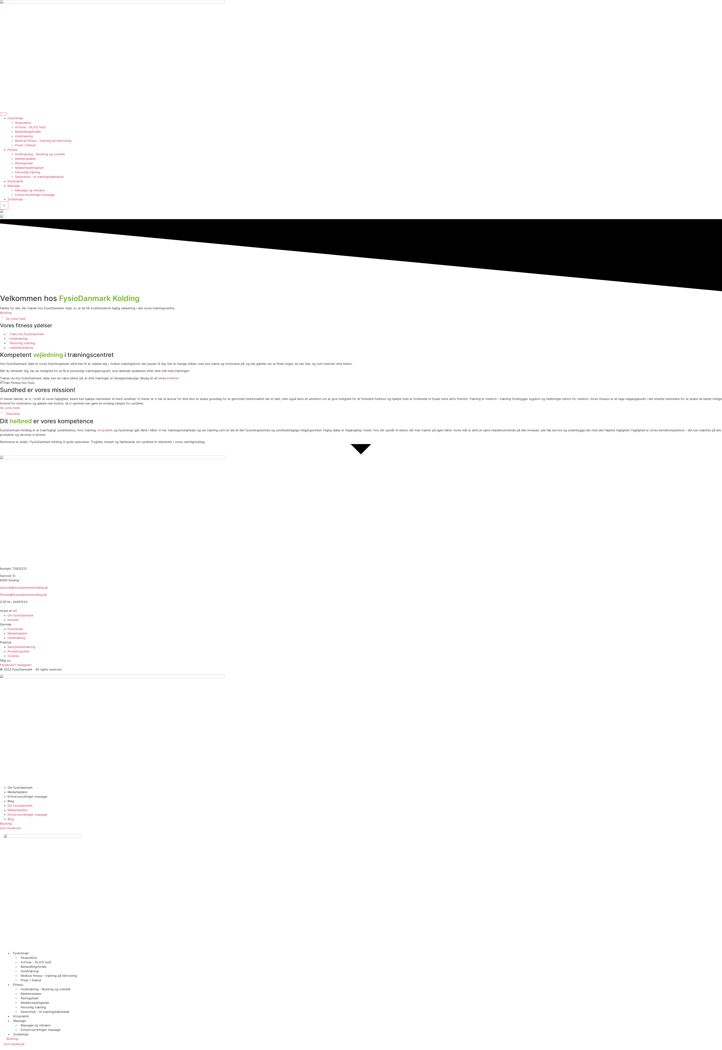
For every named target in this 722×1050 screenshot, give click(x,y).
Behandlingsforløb (28, 132)
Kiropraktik (15, 181)
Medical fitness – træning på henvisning (43, 141)
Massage (14, 186)
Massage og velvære (30, 190)
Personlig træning (27, 172)
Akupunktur (23, 122)
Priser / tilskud (25, 145)
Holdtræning (24, 136)
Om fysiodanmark (20, 787)
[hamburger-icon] (3, 114)
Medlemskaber (25, 159)
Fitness (12, 150)
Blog (11, 801)
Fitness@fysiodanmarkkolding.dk (23, 595)
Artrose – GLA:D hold (30, 127)
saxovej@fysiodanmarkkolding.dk (24, 587)
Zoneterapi (15, 199)
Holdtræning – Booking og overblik (40, 154)
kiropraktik (105, 430)
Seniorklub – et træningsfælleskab (39, 177)
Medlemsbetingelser (29, 168)
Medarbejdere (17, 792)
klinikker (173, 378)
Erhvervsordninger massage (35, 195)
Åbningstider (24, 163)
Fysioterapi (15, 118)
